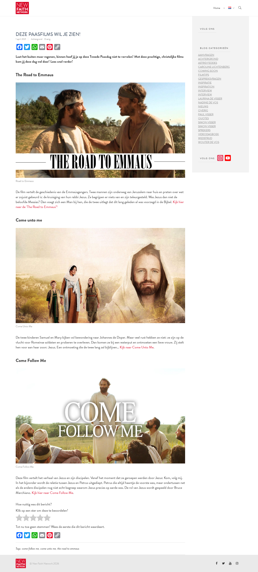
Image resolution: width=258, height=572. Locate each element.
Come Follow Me (30, 548)
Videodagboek (208, 134)
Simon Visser (207, 122)
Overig (47, 39)
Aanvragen (206, 55)
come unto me (48, 548)
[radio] (19, 518)
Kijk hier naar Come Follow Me (52, 492)
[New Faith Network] (21, 563)
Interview (205, 91)
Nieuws (203, 107)
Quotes (203, 118)
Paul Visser (205, 114)
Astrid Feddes (207, 63)
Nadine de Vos (208, 103)
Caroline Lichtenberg (214, 67)
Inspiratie (205, 83)
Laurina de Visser (210, 99)
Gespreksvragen (209, 79)
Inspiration (206, 87)
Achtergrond (36, 39)
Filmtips (203, 75)
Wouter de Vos (208, 142)
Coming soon (208, 71)
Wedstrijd (205, 138)
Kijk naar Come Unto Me (137, 347)
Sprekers (204, 130)
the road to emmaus (68, 548)
